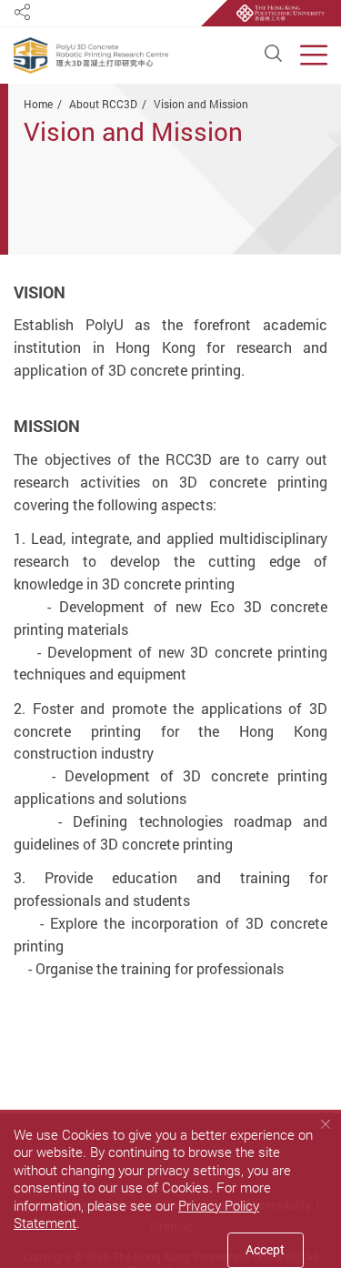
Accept (265, 1249)
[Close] (325, 1124)
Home (38, 103)
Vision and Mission (201, 103)
